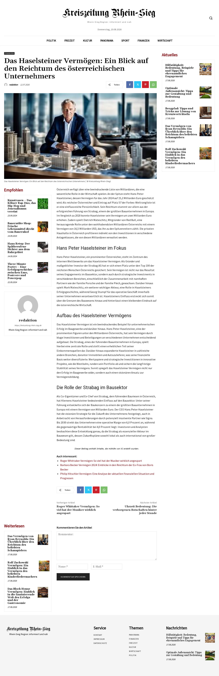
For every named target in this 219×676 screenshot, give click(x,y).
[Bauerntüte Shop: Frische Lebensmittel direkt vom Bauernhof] (43, 226)
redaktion (13, 84)
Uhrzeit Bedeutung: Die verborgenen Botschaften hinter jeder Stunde (135, 510)
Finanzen (9, 53)
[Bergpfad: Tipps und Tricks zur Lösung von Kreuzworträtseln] (205, 113)
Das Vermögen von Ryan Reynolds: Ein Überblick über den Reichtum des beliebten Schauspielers (21, 543)
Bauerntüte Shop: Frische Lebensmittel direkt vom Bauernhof (21, 228)
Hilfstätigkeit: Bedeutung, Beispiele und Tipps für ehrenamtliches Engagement (179, 71)
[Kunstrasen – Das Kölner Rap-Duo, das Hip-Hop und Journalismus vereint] (43, 203)
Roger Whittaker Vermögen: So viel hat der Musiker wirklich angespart (101, 460)
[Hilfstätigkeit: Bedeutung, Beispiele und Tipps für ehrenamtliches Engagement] (205, 69)
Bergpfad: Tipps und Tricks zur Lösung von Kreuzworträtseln (180, 111)
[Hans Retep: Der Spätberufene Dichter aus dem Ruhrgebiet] (43, 247)
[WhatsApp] (153, 84)
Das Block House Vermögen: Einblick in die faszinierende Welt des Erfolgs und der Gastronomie (21, 596)
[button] (211, 18)
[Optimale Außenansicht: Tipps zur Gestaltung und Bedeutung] (205, 92)
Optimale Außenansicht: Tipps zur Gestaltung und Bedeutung (179, 92)
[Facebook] (129, 84)
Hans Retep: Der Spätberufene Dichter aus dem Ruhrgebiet (19, 248)
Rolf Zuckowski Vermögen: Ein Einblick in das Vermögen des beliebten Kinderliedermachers (22, 569)
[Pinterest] (145, 84)
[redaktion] (6, 84)
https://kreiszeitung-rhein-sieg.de (28, 325)
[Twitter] (137, 84)
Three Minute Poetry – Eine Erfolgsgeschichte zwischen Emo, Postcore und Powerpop (20, 271)
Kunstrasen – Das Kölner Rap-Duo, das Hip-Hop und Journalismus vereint (22, 206)
